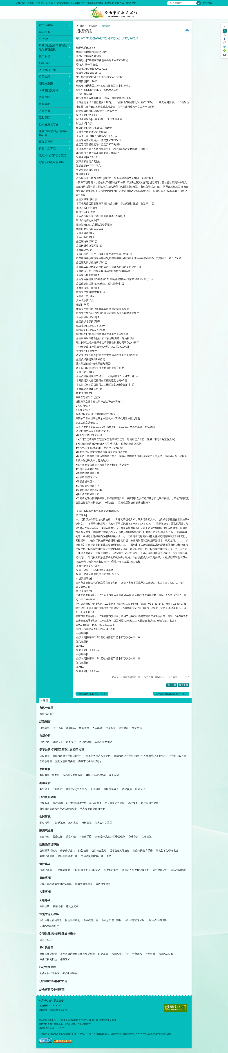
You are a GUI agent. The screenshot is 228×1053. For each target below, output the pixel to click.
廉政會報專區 (103, 884)
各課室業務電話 (103, 741)
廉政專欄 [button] (44, 104)
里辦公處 (58, 789)
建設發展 (124, 728)
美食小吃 (71, 836)
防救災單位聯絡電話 (167, 850)
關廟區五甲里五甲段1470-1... (93, 693)
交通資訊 (133, 836)
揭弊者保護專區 (83, 884)
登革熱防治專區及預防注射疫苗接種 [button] (53, 47)
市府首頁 (51, 3)
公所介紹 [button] (44, 38)
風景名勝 (58, 836)
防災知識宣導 (99, 850)
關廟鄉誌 (71, 728)
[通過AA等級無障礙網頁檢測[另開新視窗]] (175, 1008)
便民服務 (45, 769)
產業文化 (137, 728)
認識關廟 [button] (44, 32)
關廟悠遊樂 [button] (46, 83)
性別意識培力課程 (111, 920)
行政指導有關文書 (76, 803)
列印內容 (187, 31)
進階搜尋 (207, 3)
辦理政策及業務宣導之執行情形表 (58, 808)
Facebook (225, 39)
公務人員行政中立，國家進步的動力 (59, 973)
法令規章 (103, 953)
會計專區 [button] (44, 97)
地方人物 (140, 789)
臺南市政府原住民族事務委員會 (77, 953)
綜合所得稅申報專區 (51, 162)
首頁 (82, 25)
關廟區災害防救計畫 (92, 856)
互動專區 (45, 900)
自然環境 (44, 728)
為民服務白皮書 (149, 803)
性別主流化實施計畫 (51, 920)
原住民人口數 (165, 953)
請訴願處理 (95, 803)
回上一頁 (172, 685)
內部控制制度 (178, 870)
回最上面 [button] (183, 685)
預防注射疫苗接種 (65, 761)
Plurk (225, 43)
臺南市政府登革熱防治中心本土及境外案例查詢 (140, 755)
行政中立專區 (47, 967)
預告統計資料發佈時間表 (87, 870)
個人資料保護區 (103, 822)
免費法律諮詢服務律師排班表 (57, 933)
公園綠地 (96, 789)
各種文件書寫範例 (96, 775)
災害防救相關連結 (120, 850)
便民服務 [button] (44, 56)
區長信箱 (44, 906)
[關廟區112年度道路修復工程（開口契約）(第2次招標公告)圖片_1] (45, 1042)
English (40, 3)
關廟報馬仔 (46, 822)
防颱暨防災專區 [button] (48, 90)
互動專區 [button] (44, 117)
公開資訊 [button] (44, 76)
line (225, 51)
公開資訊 (93, 25)
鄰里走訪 (45, 783)
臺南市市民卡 (47, 714)
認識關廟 (45, 721)
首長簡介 (71, 741)
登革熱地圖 (46, 761)
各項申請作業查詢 (49, 775)
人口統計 (97, 728)
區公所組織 (85, 741)
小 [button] (225, 27)
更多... (109, 856)
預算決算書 (46, 870)
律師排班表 (46, 939)
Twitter (225, 47)
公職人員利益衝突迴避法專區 (56, 884)
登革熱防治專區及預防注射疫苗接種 (61, 749)
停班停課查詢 (67, 850)
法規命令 (44, 803)
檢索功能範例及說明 (68, 3)
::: (1, 1)
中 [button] (225, 31)
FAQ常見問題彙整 (73, 775)
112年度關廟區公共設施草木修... (170, 693)
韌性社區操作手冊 (68, 856)
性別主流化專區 (49, 914)
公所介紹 (45, 735)
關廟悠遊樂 (46, 830)
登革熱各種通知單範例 (98, 755)
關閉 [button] (45, 700)
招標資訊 (106, 25)
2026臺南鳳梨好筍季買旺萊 (110, 836)
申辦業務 (137, 953)
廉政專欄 (45, 877)
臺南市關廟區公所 (114, 12)
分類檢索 (20, 3)
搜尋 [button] (198, 3)
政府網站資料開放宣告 (53, 155)
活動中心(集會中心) (76, 789)
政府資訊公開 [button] (47, 69)
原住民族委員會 (48, 953)
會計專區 (45, 864)
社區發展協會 (111, 789)
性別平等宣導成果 (134, 920)
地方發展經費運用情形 (92, 808)
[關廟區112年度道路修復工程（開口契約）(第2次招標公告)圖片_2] (62, 1042)
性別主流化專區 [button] (48, 124)
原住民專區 (46, 947)
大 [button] (225, 35)
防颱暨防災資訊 (48, 850)
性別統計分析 (90, 920)
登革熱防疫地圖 (178, 755)
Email (225, 55)
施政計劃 (58, 803)
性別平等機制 (72, 920)
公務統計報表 (62, 870)
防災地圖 (83, 850)
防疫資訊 (44, 755)
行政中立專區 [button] (47, 148)
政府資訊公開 (47, 797)
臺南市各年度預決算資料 (135, 870)
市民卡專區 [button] (46, 25)
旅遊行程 (44, 836)
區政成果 (133, 803)
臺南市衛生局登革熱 (89, 761)
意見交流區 (72, 906)
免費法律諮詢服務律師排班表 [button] (53, 133)
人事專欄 (44, 110)
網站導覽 (131, 3)
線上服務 (114, 775)
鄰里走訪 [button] (44, 63)
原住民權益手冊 (120, 953)
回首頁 (30, 3)
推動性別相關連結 (158, 920)
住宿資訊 (147, 836)
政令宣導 (73, 822)
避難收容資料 (47, 856)
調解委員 (127, 789)
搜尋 (169, 2)
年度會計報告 (111, 870)
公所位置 (58, 741)
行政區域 (110, 728)
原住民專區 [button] (46, 141)
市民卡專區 (46, 707)
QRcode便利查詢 (114, 3)
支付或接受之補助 (115, 803)
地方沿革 (58, 728)
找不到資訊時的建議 (92, 3)
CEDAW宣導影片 (49, 926)
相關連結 (65, 959)
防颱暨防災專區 (49, 844)
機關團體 (84, 728)
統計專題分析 (160, 870)
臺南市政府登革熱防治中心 (68, 755)
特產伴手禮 (85, 836)
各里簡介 (44, 789)
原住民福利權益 (48, 959)
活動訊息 (60, 822)
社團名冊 (150, 953)
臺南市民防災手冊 (143, 850)
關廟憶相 (58, 906)
